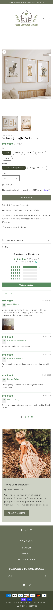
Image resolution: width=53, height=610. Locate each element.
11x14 (17, 153)
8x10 (6, 153)
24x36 (7, 158)
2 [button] (25, 417)
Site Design (40, 603)
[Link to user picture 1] (8, 324)
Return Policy (26, 559)
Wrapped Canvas (37, 168)
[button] (3, 18)
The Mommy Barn (22, 603)
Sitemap (26, 554)
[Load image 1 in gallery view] (10, 123)
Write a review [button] (26, 285)
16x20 (29, 153)
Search (26, 548)
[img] (7, 301)
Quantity (5, 173)
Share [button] (7, 247)
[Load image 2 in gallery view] (26, 123)
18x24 (40, 153)
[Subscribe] (45, 576)
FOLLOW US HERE (17, 513)
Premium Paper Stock (13, 168)
